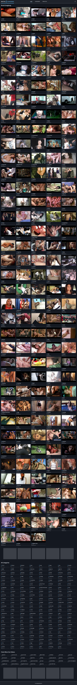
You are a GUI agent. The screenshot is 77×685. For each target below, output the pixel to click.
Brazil (41, 572)
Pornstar (3, 624)
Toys (12, 643)
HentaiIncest (14, 661)
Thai (60, 639)
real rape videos (71, 658)
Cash (31, 576)
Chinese (3, 580)
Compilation (33, 580)
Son (59, 632)
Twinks (22, 643)
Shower (69, 628)
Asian (51, 565)
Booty (32, 572)
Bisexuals (4, 572)
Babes (22, 569)
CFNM (22, 576)
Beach (41, 569)
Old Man (60, 617)
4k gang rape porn (52, 658)
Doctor (69, 583)
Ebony (60, 587)
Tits (3, 643)
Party (51, 620)
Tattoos (22, 639)
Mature (41, 613)
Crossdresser (70, 580)
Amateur (22, 565)
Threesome (70, 639)
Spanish (69, 632)
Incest (32, 606)
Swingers (13, 639)
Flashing (22, 595)
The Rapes (51, 654)
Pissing (60, 620)
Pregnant (13, 624)
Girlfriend (51, 598)
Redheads (70, 624)
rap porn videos (33, 654)
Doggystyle (4, 587)
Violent (3, 646)
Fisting (13, 595)
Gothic (3, 602)
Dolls (13, 587)
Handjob (41, 602)
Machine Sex (4, 613)
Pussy (32, 624)
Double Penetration (43, 587)
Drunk (51, 587)
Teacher (32, 639)
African (13, 565)
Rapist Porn (33, 658)
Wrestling (51, 646)
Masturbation (33, 613)
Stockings (42, 635)
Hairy (31, 602)
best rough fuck (24, 661)
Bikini (69, 569)
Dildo (60, 583)
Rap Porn (3, 654)
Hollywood (70, 602)
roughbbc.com (4, 664)
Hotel (13, 606)
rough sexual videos (34, 661)
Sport (13, 635)
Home (31, 1)
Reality (60, 624)
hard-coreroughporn (72, 661)
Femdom (41, 591)
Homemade (4, 606)
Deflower (51, 583)
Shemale (51, 628)
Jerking (13, 609)
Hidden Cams (61, 602)
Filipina (60, 591)
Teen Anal (42, 639)
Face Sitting (23, 591)
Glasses (60, 598)
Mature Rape (42, 654)
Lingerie (69, 609)
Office (41, 617)
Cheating (60, 576)
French (69, 595)
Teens (51, 639)
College (22, 580)
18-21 (3, 565)
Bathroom (32, 569)
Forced (51, 595)
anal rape (41, 661)
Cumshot (13, 583)
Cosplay (41, 580)
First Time (4, 595)
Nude (13, 617)
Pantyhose (42, 620)
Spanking (4, 635)
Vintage (60, 643)
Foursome (61, 595)
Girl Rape (41, 658)
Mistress (70, 613)
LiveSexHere (37, 1)
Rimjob (3, 628)
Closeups (13, 580)
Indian (41, 606)
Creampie (60, 580)
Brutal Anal (61, 661)
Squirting (32, 635)
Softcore (41, 632)
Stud (69, 635)
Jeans (3, 609)
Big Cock (51, 569)
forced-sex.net (14, 654)
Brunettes (61, 572)
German (41, 598)
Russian (22, 628)
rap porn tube (23, 654)
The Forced (61, 654)
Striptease (61, 635)
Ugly (31, 643)
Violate (69, 643)
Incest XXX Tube (52, 664)
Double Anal (33, 587)
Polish (69, 620)
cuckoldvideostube (5, 661)
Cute (22, 583)
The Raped (23, 658)
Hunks (22, 606)
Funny (13, 598)
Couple (51, 580)
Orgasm (69, 617)
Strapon (51, 635)
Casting (41, 576)
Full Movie (4, 598)
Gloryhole (70, 598)
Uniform (41, 643)
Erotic (3, 591)
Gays (31, 598)
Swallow (3, 639)
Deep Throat (42, 583)
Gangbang (23, 598)
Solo (50, 632)
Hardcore (51, 602)
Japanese (70, 606)
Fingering (70, 591)
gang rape (70, 654)
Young (60, 646)
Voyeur (13, 646)
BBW (3, 569)
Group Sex (23, 602)
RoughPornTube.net (24, 664)
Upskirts (51, 643)
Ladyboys (23, 609)
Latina (41, 609)
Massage (22, 613)
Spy (21, 635)
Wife (41, 646)
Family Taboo (33, 664)
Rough (13, 628)
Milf (59, 613)
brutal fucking (52, 661)
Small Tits (13, 632)
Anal (31, 565)
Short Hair (61, 628)
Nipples (3, 617)
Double (22, 587)
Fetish (51, 591)
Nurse (22, 617)
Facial (32, 591)
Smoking (22, 632)
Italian (60, 606)
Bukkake (3, 576)
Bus (12, 576)
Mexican (51, 613)
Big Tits (60, 569)
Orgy (3, 620)
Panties (32, 620)
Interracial (51, 606)
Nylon (32, 617)
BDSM (13, 569)
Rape (41, 624)
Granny (13, 602)
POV (22, 620)
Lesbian (51, 609)
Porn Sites (45, 1)
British (51, 572)
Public (22, 624)
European (13, 591)
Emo (69, 587)
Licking (60, 609)
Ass (59, 565)
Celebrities (51, 576)
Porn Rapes (14, 658)
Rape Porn (61, 658)
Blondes (13, 572)
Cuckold (3, 583)
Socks (32, 632)
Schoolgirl (32, 628)
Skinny (3, 632)
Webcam (22, 646)
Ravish (51, 624)
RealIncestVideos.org (15, 664)
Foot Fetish (33, 595)
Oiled (50, 617)
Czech (32, 583)
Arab (41, 565)
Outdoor (13, 620)
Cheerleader (70, 576)
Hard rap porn (4, 658)
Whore (32, 646)
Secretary (42, 628)
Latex (32, 609)
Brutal (7, 1)
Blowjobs (22, 572)
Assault (69, 565)
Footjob (41, 595)
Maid (12, 613)
